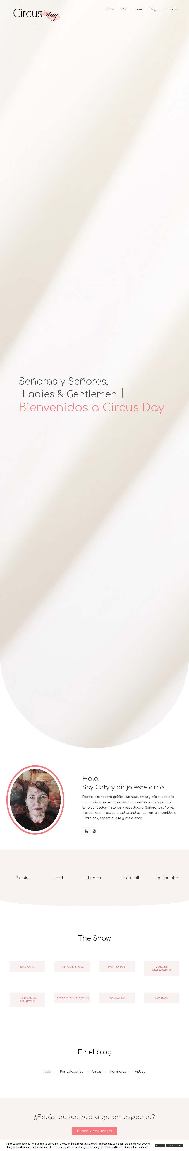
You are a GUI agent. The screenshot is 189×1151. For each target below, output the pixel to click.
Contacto (171, 9)
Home (109, 9)
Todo (47, 1071)
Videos (140, 1071)
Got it (160, 1145)
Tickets (58, 878)
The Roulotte (166, 878)
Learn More (175, 1145)
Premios (23, 878)
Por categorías (71, 1071)
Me (123, 9)
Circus (96, 1071)
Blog (152, 9)
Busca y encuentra (94, 1131)
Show (138, 9)
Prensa (94, 878)
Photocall (130, 878)
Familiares (118, 1071)
